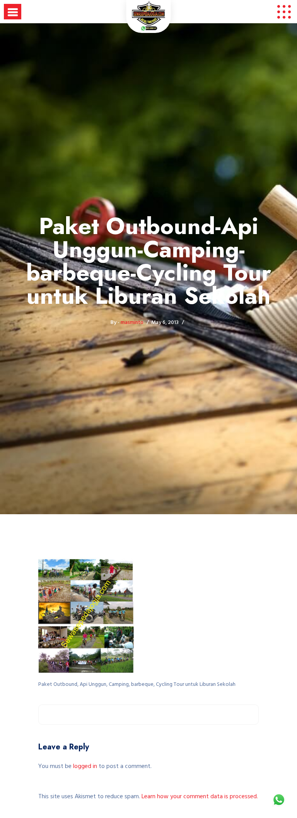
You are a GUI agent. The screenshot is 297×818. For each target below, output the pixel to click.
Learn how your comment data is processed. (200, 797)
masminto (132, 322)
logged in (85, 766)
